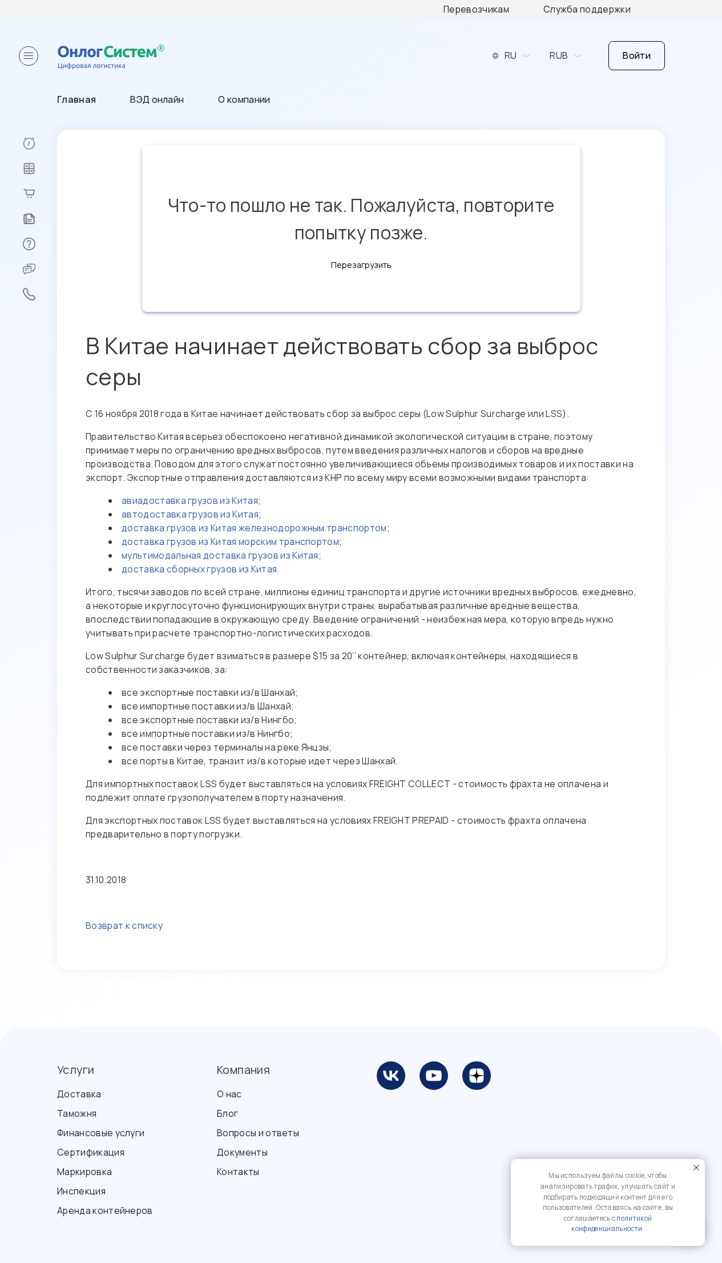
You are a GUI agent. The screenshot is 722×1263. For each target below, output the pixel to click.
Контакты (238, 1171)
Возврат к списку (124, 925)
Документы (242, 1152)
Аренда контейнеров (105, 1210)
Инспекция (81, 1191)
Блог (227, 1113)
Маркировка (84, 1171)
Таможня (76, 1113)
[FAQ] (39, 244)
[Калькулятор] (39, 168)
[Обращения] (39, 269)
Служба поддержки (587, 9)
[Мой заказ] (39, 194)
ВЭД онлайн (157, 99)
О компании (244, 99)
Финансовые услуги (100, 1132)
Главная (76, 99)
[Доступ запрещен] (39, 143)
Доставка (79, 1094)
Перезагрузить (361, 264)
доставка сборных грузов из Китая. (201, 569)
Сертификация (90, 1152)
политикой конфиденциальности (611, 1223)
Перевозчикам (476, 9)
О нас (229, 1094)
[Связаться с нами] (39, 294)
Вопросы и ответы (258, 1132)
